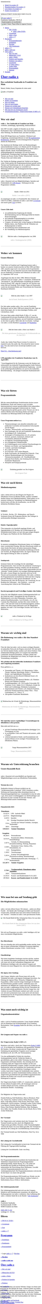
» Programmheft (6, 1246)
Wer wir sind (13, 53)
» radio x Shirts (6, 1276)
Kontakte (17, 1025)
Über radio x (9, 52)
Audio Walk (13, 66)
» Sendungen (5, 1243)
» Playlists (4, 1257)
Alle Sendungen (14, 46)
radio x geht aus (10, 50)
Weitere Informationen (7, 1303)
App (13, 202)
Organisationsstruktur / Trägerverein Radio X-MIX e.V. (23, 111)
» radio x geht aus (7, 1260)
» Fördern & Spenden (8, 1279)
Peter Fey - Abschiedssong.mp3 (11, 351)
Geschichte (12, 63)
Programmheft (13, 68)
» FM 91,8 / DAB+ (7, 1220)
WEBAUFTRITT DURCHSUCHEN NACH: (16, 14)
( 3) (12, 11)
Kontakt (7, 72)
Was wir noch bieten (11, 104)
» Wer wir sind (5, 1269)
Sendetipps (12, 42)
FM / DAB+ (13, 29)
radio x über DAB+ (19, 31)
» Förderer (4, 1283)
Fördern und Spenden (16, 59)
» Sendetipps (5, 1240)
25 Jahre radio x (14, 64)
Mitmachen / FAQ (15, 55)
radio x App (13, 35)
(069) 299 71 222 (6, 1210)
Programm (8, 39)
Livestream (12, 33)
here (2, 346)
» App (3, 1227)
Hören (7, 28)
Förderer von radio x (15, 61)
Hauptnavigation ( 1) (15, 7)
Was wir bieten (9, 102)
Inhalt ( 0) (11, 5)
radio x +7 (12, 37)
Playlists (11, 44)
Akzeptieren (4, 1301)
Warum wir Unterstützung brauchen (16, 108)
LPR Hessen (16, 183)
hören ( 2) (13, 9)
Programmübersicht (15, 41)
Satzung (11, 70)
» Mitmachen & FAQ (8, 1273)
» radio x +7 (5, 1231)
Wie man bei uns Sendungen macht (16, 110)
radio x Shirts (13, 57)
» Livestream (5, 1224)
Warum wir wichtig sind (12, 106)
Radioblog (33, 323)
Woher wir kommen (11, 100)
